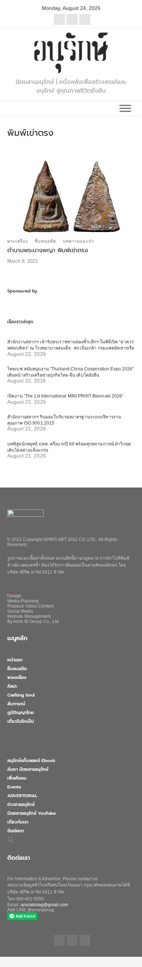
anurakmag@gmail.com (44, 904)
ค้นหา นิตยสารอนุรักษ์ (27, 769)
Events (14, 787)
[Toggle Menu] (125, 108)
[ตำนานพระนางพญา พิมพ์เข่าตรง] (71, 196)
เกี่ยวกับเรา (17, 822)
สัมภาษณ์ (16, 704)
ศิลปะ (12, 686)
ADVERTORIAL (22, 795)
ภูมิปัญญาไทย (20, 712)
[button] (11, 839)
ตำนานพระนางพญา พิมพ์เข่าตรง (47, 250)
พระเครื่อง (17, 241)
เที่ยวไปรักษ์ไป (20, 721)
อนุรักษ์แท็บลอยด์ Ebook (31, 760)
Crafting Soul (21, 695)
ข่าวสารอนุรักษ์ (21, 804)
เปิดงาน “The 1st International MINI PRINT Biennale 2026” (65, 396)
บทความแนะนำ (78, 241)
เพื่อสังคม (17, 778)
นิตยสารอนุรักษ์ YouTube (31, 813)
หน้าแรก (15, 660)
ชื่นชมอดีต (45, 241)
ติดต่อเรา (15, 831)
